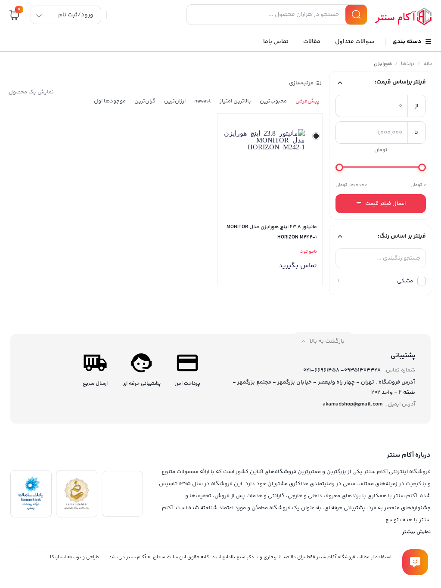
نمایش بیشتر (416, 532)
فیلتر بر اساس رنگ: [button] (402, 236)
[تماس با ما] (415, 562)
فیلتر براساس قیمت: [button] (400, 82)
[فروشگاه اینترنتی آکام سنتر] (403, 16)
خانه (427, 64)
